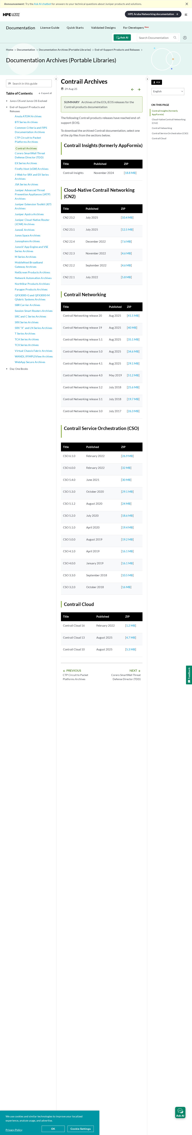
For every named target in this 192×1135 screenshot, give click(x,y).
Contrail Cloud (159, 138)
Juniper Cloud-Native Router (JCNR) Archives (32, 221)
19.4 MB (127, 527)
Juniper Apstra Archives (29, 214)
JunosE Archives (24, 229)
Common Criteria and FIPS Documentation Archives (31, 129)
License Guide (49, 27)
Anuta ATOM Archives (28, 116)
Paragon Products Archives (31, 289)
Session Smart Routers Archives (33, 310)
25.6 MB (133, 387)
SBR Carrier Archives (27, 305)
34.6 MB (133, 351)
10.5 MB (127, 575)
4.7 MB (130, 637)
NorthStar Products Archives (32, 283)
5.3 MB (130, 649)
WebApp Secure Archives (30, 362)
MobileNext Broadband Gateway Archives (29, 264)
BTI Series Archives (26, 122)
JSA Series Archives (26, 184)
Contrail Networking (162, 128)
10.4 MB (127, 217)
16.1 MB (127, 551)
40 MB (132, 327)
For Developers (136, 27)
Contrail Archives (26, 148)
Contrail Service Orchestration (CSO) (170, 133)
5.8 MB (126, 277)
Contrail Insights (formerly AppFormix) (165, 112)
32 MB (126, 467)
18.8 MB (130, 172)
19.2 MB (127, 539)
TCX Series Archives (27, 345)
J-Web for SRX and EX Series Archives (32, 176)
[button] (180, 1112)
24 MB (126, 503)
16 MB (126, 587)
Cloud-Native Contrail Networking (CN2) (168, 121)
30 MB (126, 479)
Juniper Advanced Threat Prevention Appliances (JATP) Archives (32, 194)
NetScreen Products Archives (32, 272)
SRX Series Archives (26, 322)
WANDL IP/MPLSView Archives (34, 356)
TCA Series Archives (27, 339)
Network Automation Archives (33, 278)
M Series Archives (25, 256)
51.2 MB (133, 375)
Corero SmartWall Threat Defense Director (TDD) (30, 155)
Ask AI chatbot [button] (42, 3)
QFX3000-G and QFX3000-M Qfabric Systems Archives (32, 297)
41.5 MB (133, 315)
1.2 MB (130, 625)
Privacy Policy (14, 1129)
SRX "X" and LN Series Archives (33, 327)
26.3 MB (133, 411)
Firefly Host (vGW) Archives (31, 168)
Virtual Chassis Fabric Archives (33, 350)
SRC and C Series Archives (30, 316)
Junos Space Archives (27, 235)
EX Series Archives (26, 163)
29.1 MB (133, 363)
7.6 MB (126, 241)
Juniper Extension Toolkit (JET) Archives (33, 206)
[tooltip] (156, 82)
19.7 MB (133, 399)
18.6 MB (127, 515)
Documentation (20, 27)
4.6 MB (126, 253)
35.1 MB (133, 339)
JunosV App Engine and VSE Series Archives (31, 249)
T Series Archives (25, 333)
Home (10, 49)
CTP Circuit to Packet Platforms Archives (28, 139)
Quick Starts (75, 27)
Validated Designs (103, 27)
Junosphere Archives (27, 241)
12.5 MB (127, 229)
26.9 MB (127, 456)
